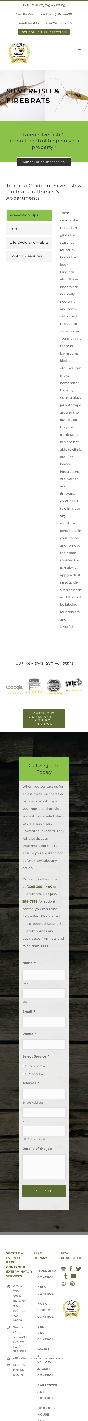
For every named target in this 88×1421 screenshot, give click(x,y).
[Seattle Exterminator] (14, 684)
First (26, 983)
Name (29, 963)
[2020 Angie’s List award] (53, 680)
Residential (36, 1074)
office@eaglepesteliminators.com (20, 1358)
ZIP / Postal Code (35, 1139)
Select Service (35, 1056)
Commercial (37, 1066)
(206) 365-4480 (39, 887)
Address (30, 1083)
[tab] (29, 215)
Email (28, 1012)
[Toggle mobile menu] (80, 48)
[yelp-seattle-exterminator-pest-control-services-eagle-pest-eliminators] (73, 680)
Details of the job (37, 1149)
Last (26, 1001)
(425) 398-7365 (19, 1349)
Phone (29, 1034)
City (25, 1120)
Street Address (33, 1102)
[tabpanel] (71, 422)
